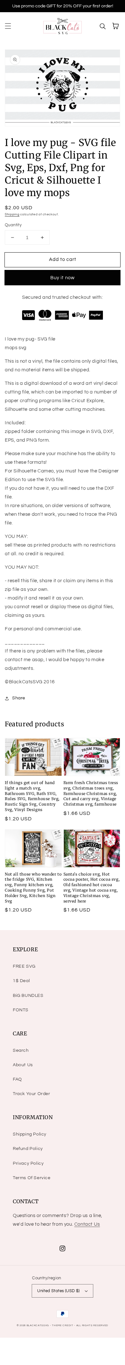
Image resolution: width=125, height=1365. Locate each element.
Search (21, 1050)
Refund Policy (28, 1148)
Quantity (13, 225)
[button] (8, 26)
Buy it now (62, 277)
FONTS (21, 1010)
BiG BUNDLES (28, 995)
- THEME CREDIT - (63, 1325)
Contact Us (87, 1224)
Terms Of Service (32, 1178)
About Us (23, 1065)
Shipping (12, 214)
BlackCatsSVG (38, 1325)
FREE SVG (24, 966)
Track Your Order (31, 1094)
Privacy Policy (28, 1163)
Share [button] (18, 698)
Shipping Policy (29, 1134)
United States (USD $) (58, 1291)
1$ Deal (21, 981)
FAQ (17, 1079)
